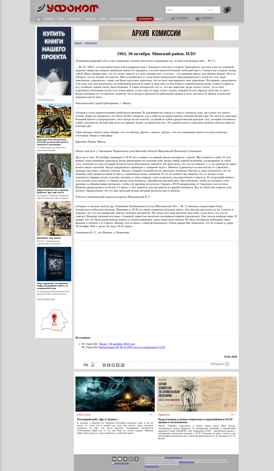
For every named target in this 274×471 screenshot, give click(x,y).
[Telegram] (118, 365)
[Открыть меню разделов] (38, 19)
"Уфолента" (90, 19)
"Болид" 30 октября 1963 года (117, 343)
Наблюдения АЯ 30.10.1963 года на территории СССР (132, 347)
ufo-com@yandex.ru (173, 458)
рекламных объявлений (167, 464)
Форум (158, 19)
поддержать (207, 18)
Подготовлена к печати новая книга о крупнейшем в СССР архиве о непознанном (195, 421)
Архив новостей (152, 466)
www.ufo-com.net (186, 462)
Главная (49, 19)
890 (227, 364)
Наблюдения (145, 19)
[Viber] (122, 365)
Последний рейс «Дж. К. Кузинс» (97, 419)
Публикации (74, 19)
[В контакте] (104, 365)
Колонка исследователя (122, 19)
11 (234, 415)
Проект (61, 19)
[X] (113, 365)
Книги (103, 19)
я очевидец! (182, 18)
